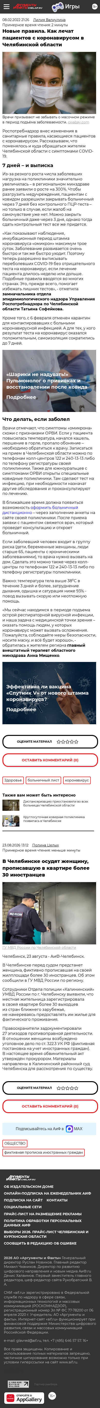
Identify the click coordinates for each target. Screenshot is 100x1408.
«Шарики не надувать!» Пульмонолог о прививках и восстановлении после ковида (46, 380)
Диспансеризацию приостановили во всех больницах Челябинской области (55, 803)
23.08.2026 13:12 (15, 845)
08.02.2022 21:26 (15, 20)
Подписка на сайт (23, 1200)
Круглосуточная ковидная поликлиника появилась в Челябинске (54, 819)
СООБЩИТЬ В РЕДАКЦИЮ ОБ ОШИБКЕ (40, 1243)
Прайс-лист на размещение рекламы (43, 1214)
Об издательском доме (28, 1186)
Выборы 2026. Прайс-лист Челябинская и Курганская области (46, 1234)
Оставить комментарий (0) (50, 760)
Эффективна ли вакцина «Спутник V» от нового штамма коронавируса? (47, 693)
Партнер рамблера (45, 1384)
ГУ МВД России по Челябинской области (39, 947)
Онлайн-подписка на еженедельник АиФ (47, 1193)
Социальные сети (23, 1207)
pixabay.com (78, 122)
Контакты (57, 1200)
